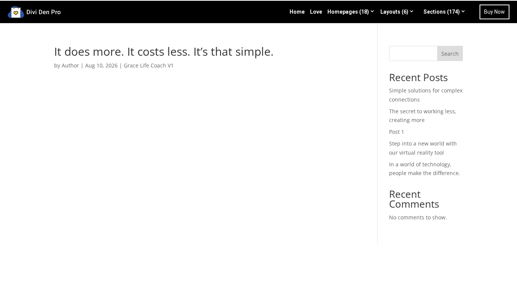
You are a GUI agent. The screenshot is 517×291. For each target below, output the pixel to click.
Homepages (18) (348, 12)
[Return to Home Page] (34, 10)
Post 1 (396, 131)
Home (297, 12)
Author (70, 65)
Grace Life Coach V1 (149, 65)
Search (450, 53)
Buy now (494, 12)
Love (316, 12)
